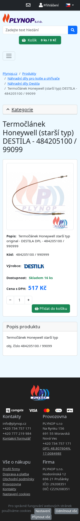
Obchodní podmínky (18, 479)
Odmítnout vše (66, 511)
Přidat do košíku (53, 308)
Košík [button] (41, 40)
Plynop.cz (10, 73)
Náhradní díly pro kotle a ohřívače (34, 78)
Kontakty (9, 489)
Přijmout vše (41, 517)
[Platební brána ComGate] (40, 409)
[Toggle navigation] (9, 55)
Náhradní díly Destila (24, 83)
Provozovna (12, 484)
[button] (69, 5)
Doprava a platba (16, 474)
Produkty (29, 73)
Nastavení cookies (16, 494)
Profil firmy (11, 469)
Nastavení (43, 511)
